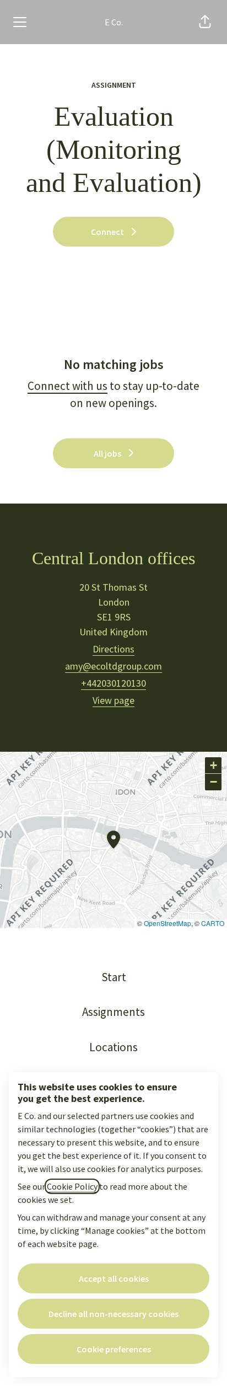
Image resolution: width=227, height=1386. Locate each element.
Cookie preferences (114, 1349)
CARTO (212, 923)
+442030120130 (113, 683)
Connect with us (67, 385)
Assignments (113, 1011)
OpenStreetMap (167, 923)
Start (113, 977)
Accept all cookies (114, 1278)
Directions (113, 649)
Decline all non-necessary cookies (113, 1313)
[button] (205, 22)
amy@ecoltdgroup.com (113, 666)
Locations (113, 1047)
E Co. (114, 22)
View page (113, 700)
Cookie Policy (72, 1186)
